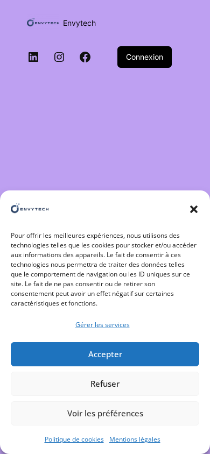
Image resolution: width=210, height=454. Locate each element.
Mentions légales (134, 439)
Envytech (79, 22)
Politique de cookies (74, 439)
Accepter (105, 354)
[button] (193, 209)
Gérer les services (102, 324)
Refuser (105, 383)
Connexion (144, 56)
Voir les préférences (105, 413)
